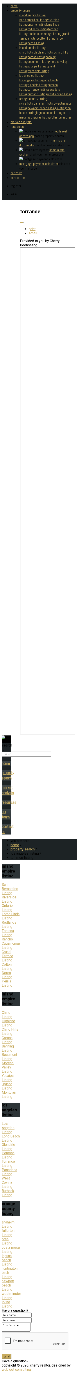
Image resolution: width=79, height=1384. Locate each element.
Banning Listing (8, 1048)
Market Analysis (21, 122)
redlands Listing (38, 29)
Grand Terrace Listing (7, 956)
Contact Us (18, 177)
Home (14, 6)
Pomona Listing (8, 1155)
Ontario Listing (37, 24)
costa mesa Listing (11, 1249)
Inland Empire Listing (32, 15)
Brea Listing (43, 117)
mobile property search (49, 136)
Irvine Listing (27, 103)
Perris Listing (36, 43)
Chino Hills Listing (10, 1031)
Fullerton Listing (61, 117)
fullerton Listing (8, 1233)
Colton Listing (7, 966)
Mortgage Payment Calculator (38, 163)
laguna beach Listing (7, 1260)
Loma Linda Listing (11, 916)
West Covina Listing (59, 94)
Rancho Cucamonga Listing (44, 33)
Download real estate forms (52, 145)
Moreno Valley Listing (8, 1067)
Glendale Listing (38, 84)
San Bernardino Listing (33, 19)
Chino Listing (27, 52)
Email (33, 233)
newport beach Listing (8, 1285)
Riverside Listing (9, 899)
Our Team (16, 173)
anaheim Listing (8, 1224)
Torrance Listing (38, 89)
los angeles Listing (31, 80)
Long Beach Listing (11, 1138)
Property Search (21, 10)
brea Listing (7, 1241)
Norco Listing (7, 975)
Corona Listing (37, 57)
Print (32, 229)
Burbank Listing (37, 94)
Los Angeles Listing (31, 75)
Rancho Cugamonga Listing (11, 943)
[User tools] (21, 222)
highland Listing (45, 52)
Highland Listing (8, 1023)
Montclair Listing (38, 71)
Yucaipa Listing (37, 66)
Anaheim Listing (45, 103)
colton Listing (47, 38)
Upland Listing (7, 1086)
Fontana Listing (8, 933)
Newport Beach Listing (42, 108)
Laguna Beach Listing (49, 112)
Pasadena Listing (9, 1172)
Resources (17, 126)
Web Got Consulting (16, 1369)
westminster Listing (11, 1296)
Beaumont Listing (39, 61)
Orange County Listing (33, 98)
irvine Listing (7, 1304)
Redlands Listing (9, 924)
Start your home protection (47, 154)
